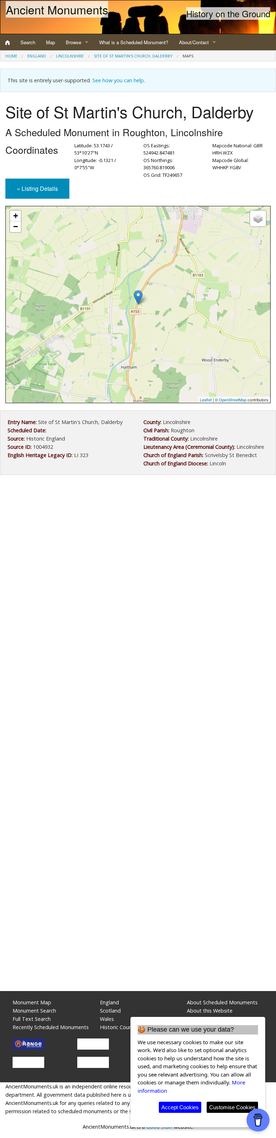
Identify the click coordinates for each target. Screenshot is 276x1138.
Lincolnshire (70, 56)
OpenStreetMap (233, 399)
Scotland (110, 1010)
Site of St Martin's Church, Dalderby (133, 56)
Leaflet (206, 399)
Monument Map (32, 1002)
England (36, 56)
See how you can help (118, 80)
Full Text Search (32, 1018)
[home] (7, 42)
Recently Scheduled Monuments (51, 1027)
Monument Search (34, 1010)
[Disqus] (138, 695)
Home (11, 56)
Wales (107, 1018)
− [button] (15, 226)
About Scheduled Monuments (222, 1002)
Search (27, 42)
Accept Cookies (180, 1107)
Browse (73, 42)
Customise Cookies (232, 1107)
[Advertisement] (138, 539)
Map (50, 42)
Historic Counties (120, 1027)
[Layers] (258, 218)
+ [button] (15, 215)
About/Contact (194, 42)
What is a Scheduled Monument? (133, 42)
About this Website (210, 1010)
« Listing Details (37, 188)
